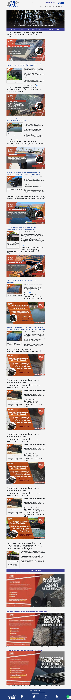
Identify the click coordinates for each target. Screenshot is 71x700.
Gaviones (58, 29)
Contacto (61, 6)
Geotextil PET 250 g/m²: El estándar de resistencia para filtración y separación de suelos (24, 572)
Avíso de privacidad (35, 693)
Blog (55, 6)
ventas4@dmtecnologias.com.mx (35, 2)
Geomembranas (31, 29)
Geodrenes (40, 29)
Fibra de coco (50, 29)
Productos (49, 6)
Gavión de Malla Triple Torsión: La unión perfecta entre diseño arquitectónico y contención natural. (27, 611)
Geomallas (21, 29)
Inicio (42, 6)
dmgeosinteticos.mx (41, 692)
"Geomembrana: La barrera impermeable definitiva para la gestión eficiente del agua (24, 650)
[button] (68, 697)
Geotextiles (13, 29)
